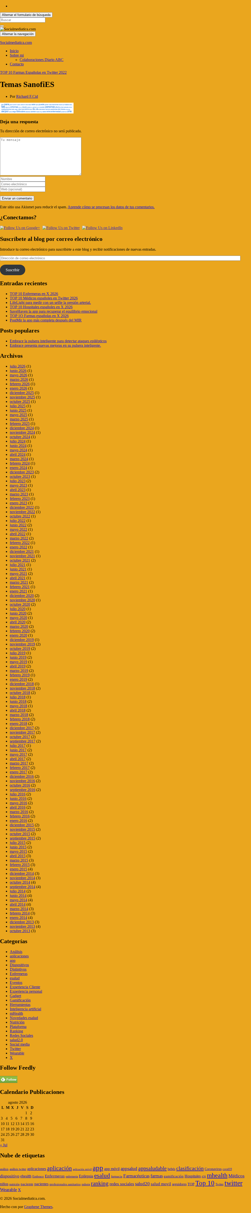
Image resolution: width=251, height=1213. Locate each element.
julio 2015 (17, 843)
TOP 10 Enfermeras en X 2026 (34, 294)
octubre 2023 (20, 476)
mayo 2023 (18, 485)
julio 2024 (17, 441)
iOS (204, 1176)
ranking (100, 1183)
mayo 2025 (18, 415)
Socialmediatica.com (16, 42)
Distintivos (18, 969)
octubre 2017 (20, 737)
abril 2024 (17, 454)
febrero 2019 (20, 675)
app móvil (112, 1169)
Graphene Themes (38, 1207)
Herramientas (20, 1005)
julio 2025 (17, 406)
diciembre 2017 (22, 728)
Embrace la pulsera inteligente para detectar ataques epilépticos (58, 341)
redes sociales (122, 1183)
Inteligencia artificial (25, 1009)
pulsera (86, 1184)
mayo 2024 (18, 450)
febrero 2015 (20, 865)
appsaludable (152, 1168)
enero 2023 (18, 503)
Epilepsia (86, 1176)
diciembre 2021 (22, 551)
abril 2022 (17, 534)
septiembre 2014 (22, 887)
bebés (171, 1169)
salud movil (161, 1183)
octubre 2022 (20, 516)
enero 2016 (18, 820)
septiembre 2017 (22, 741)
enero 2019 (18, 679)
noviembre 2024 (22, 432)
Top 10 (204, 1183)
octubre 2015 (20, 834)
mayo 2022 (18, 529)
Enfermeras (18, 974)
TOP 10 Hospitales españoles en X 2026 (41, 307)
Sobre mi (17, 55)
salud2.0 (16, 1040)
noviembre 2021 (22, 556)
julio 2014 (17, 891)
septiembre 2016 (22, 790)
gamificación (174, 1176)
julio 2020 (17, 609)
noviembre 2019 (22, 644)
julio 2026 (17, 366)
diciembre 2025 (22, 393)
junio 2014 (18, 895)
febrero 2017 (20, 768)
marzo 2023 (19, 494)
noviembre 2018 (22, 688)
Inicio (14, 51)
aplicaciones (19, 956)
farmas (157, 1175)
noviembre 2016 (22, 781)
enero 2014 (18, 918)
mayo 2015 (18, 851)
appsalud (129, 1168)
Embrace (38, 1176)
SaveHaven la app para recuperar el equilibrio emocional (53, 311)
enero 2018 (18, 723)
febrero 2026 (20, 384)
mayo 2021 (18, 573)
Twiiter (219, 1184)
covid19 (227, 1169)
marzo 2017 (19, 763)
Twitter (15, 1049)
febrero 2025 (20, 423)
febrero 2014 (20, 913)
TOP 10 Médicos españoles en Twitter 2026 (44, 298)
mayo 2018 (18, 706)
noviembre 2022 (22, 512)
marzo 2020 (19, 626)
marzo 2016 (19, 812)
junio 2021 (18, 569)
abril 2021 (17, 578)
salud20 (142, 1183)
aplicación (59, 1168)
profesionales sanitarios (65, 1184)
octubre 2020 (20, 604)
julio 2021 (17, 565)
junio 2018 (18, 701)
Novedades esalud (24, 1018)
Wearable (17, 1053)
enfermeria (72, 1176)
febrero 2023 (20, 498)
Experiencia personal (26, 991)
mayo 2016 (18, 803)
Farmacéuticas (136, 1175)
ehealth (25, 1176)
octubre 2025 (20, 401)
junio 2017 (18, 750)
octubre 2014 (20, 882)
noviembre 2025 (22, 397)
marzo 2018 (19, 715)
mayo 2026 (18, 375)
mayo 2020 (18, 618)
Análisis (16, 952)
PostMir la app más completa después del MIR (46, 320)
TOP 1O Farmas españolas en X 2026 (39, 316)
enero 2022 (18, 547)
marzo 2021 (19, 582)
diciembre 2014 (22, 873)
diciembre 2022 (22, 507)
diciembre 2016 (22, 776)
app (12, 960)
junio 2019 (18, 657)
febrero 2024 (20, 463)
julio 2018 (17, 697)
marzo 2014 (19, 909)
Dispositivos (19, 965)
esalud (15, 978)
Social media (20, 1044)
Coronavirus (213, 1169)
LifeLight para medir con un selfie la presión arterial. (50, 302)
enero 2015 (18, 869)
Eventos (16, 982)
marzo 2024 (19, 459)
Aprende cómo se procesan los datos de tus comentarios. (111, 207)
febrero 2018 (20, 719)
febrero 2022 (20, 543)
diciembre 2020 (22, 596)
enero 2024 (18, 468)
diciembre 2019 (22, 640)
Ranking (16, 1031)
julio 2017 (17, 745)
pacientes (41, 1184)
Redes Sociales (21, 1035)
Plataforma (18, 1027)
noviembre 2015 (22, 829)
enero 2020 (18, 635)
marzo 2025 (19, 419)
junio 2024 (18, 446)
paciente (27, 1184)
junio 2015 (18, 847)
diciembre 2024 (22, 428)
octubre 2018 (20, 693)
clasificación (190, 1168)
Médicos (236, 1175)
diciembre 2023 (22, 472)
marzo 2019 (19, 670)
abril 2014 (17, 904)
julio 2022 (17, 521)
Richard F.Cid (27, 96)
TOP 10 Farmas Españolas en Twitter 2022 (33, 72)
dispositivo (9, 1176)
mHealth (16, 1013)
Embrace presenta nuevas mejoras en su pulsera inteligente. (55, 345)
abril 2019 (17, 666)
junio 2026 (18, 371)
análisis (4, 1169)
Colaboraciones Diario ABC (41, 60)
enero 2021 (18, 591)
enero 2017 (18, 772)
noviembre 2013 (22, 926)
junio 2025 (18, 410)
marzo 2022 (19, 538)
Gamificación (20, 1000)
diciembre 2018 (22, 684)
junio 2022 (18, 525)
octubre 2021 (20, 560)
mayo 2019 (18, 662)
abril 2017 (17, 759)
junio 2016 (18, 798)
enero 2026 (18, 388)
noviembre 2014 (22, 878)
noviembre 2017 (22, 732)
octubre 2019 (20, 648)
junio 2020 (18, 613)
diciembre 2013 (22, 922)
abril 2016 (17, 807)
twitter (233, 1183)
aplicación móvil (82, 1169)
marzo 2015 (19, 860)
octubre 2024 (20, 437)
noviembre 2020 (22, 600)
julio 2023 (17, 481)
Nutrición (17, 1022)
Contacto (17, 64)
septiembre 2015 (22, 838)
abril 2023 (17, 490)
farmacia (116, 1176)
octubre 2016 (20, 785)
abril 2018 (17, 710)
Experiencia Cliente (25, 987)
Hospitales (193, 1176)
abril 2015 (17, 856)
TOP (191, 1184)
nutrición (14, 1184)
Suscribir (12, 270)
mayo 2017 (18, 754)
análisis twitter (18, 1169)
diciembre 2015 (22, 825)
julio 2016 (17, 794)
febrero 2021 (20, 587)
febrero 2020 (20, 631)
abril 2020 (17, 622)
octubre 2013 (20, 931)
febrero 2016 (20, 816)
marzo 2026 (19, 379)
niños (4, 1184)
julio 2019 (17, 653)
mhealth (217, 1175)
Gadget (15, 996)
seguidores (179, 1184)
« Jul (3, 1145)
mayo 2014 (18, 900)
